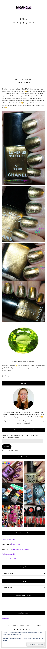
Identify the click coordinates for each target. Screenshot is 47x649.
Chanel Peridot (23, 82)
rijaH (3, 539)
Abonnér (6, 446)
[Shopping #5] (12, 494)
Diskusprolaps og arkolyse (20, 549)
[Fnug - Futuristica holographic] (34, 494)
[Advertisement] (23, 50)
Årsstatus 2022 (11, 554)
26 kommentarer (31, 86)
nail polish (19, 79)
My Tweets (5, 618)
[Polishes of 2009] (12, 516)
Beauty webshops (26, 625)
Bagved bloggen (12, 625)
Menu (24, 19)
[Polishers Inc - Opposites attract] (12, 472)
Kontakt (38, 625)
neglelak (28, 79)
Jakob (4, 559)
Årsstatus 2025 (11, 539)
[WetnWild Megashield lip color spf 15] (34, 516)
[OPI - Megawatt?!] (34, 472)
